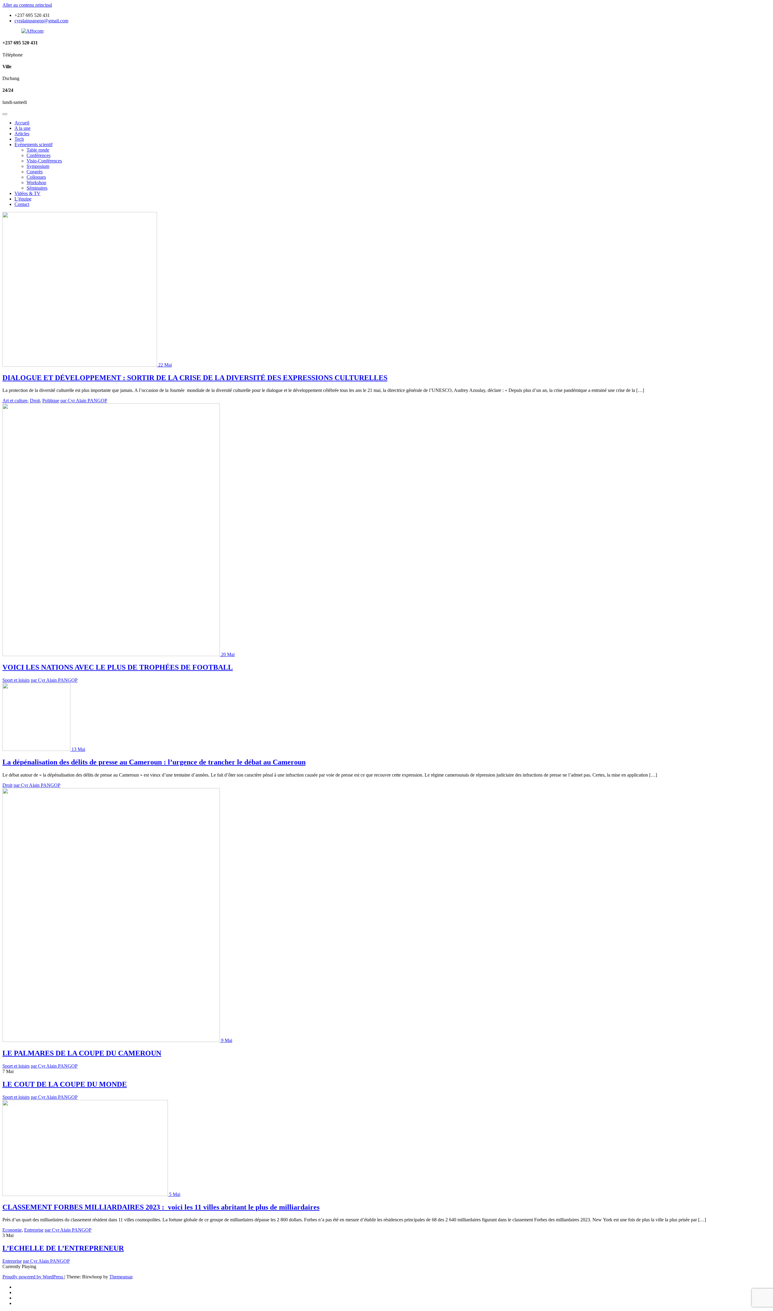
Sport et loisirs (16, 680)
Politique (50, 400)
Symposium (38, 166)
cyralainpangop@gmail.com (41, 20)
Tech (19, 139)
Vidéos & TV (27, 193)
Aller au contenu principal (27, 5)
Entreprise (33, 1229)
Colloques (36, 177)
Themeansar (120, 1276)
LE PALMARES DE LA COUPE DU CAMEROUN (81, 1053)
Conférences (38, 155)
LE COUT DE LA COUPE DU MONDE (64, 1084)
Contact (21, 204)
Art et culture (14, 400)
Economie (12, 1229)
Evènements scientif (33, 144)
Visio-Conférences (44, 160)
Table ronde (38, 149)
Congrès (35, 171)
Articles (21, 133)
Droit (35, 400)
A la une (22, 128)
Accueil (21, 122)
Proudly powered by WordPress (33, 1276)
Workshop (36, 182)
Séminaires (37, 188)
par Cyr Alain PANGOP (83, 400)
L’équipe (22, 198)
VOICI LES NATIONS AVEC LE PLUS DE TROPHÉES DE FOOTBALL (117, 667)
